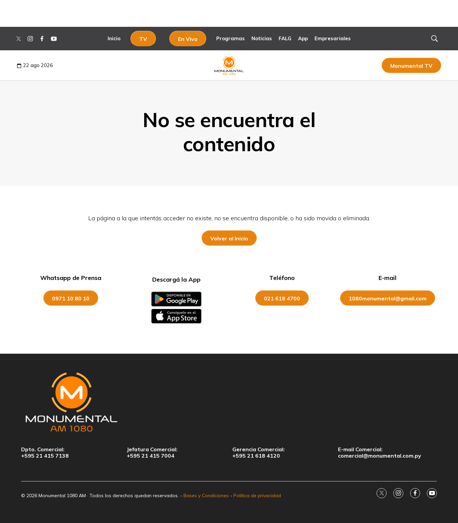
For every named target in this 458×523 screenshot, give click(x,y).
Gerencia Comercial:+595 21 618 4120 (258, 452)
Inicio (114, 38)
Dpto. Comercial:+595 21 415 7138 (45, 452)
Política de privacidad (257, 495)
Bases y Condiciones (206, 495)
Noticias (261, 38)
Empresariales (332, 38)
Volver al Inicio (229, 238)
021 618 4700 (282, 298)
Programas (230, 38)
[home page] (229, 401)
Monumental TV (411, 65)
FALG (285, 38)
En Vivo (187, 39)
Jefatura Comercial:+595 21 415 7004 (152, 452)
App (303, 38)
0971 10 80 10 (71, 298)
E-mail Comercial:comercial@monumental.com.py (379, 452)
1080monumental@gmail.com (387, 298)
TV (143, 39)
